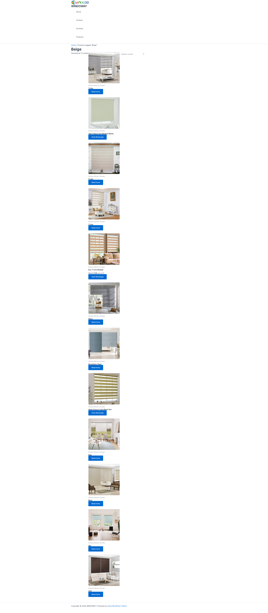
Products (79, 37)
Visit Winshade (97, 137)
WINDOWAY (79, 6)
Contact (79, 20)
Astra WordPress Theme (117, 606)
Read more (95, 92)
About (78, 12)
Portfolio (79, 28)
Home (73, 45)
